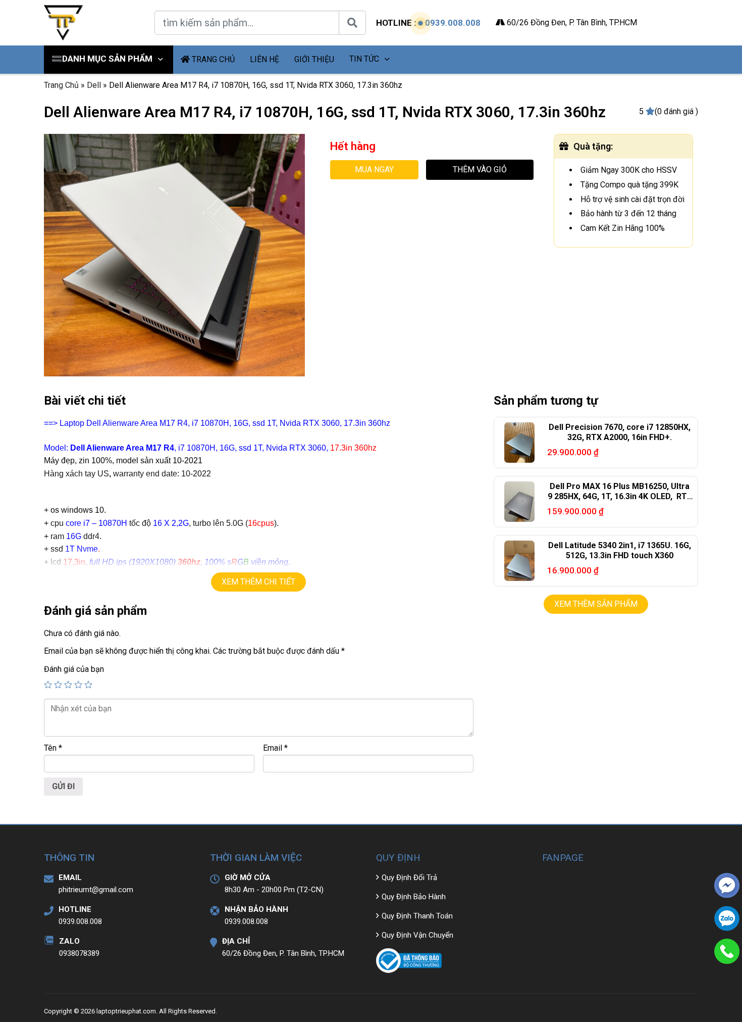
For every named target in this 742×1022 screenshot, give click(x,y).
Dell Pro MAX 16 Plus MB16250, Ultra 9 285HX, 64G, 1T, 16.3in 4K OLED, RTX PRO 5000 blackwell (620, 496)
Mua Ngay (374, 169)
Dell (94, 85)
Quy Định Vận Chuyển (417, 935)
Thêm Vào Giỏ (480, 169)
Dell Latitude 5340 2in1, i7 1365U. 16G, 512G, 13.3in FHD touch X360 (619, 551)
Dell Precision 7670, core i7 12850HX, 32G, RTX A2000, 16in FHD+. (620, 432)
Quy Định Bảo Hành (414, 896)
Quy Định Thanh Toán (417, 915)
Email (275, 748)
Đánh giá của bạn (74, 669)
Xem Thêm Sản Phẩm (596, 604)
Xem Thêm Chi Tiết (258, 582)
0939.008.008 (453, 23)
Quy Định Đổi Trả (409, 877)
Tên (53, 748)
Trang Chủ (61, 85)
